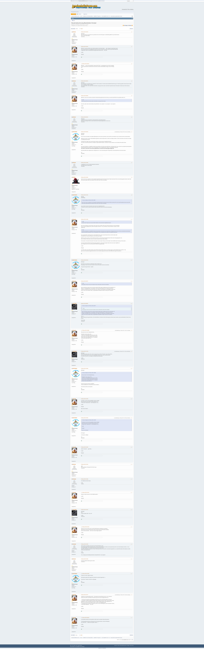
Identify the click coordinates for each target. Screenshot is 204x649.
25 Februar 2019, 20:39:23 (84, 131)
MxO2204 (75, 303)
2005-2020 (104, 648)
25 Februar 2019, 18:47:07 (84, 46)
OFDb (74, 20)
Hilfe (118, 645)
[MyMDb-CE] (72, 59)
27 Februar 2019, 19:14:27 (85, 492)
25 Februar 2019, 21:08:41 (84, 177)
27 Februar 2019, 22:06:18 (85, 617)
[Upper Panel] (132, 16)
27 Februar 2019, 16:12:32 (84, 464)
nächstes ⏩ (130, 25)
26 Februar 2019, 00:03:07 (84, 303)
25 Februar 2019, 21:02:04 (84, 162)
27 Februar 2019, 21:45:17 (84, 594)
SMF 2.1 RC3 (72, 645)
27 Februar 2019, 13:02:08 (85, 330)
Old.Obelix (75, 131)
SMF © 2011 (75, 645)
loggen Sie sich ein (93, 0)
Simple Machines (80, 645)
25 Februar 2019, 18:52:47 (85, 63)
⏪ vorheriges (125, 25)
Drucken (131, 28)
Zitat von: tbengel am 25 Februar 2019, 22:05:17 (89, 305)
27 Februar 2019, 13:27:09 (84, 398)
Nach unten (73, 28)
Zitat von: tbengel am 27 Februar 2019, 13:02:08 (89, 372)
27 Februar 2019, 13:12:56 (84, 351)
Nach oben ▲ (132, 645)
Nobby (74, 177)
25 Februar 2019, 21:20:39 (84, 219)
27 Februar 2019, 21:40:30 (85, 573)
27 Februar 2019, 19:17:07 (84, 509)
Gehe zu (118, 639)
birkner (74, 31)
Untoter (74, 479)
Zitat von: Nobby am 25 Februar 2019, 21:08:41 (89, 200)
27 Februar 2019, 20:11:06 (85, 526)
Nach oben (73, 635)
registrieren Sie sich (101, 0)
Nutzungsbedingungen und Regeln (124, 645)
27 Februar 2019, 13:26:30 (84, 368)
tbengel (74, 46)
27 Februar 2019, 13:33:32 (84, 417)
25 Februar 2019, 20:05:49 (84, 95)
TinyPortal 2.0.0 (100, 648)
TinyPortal (115, 645)
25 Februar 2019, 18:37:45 (84, 31)
